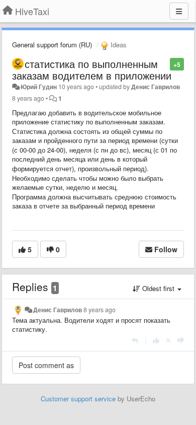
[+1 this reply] (156, 340)
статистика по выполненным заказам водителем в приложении (91, 69)
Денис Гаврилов (155, 86)
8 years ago (99, 309)
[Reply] (135, 340)
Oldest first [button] (158, 288)
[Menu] (178, 11)
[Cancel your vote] (168, 340)
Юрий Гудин (39, 86)
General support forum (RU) (52, 44)
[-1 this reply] (180, 340)
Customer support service (78, 398)
